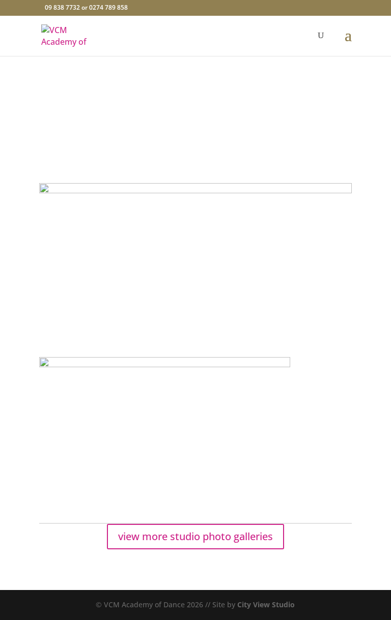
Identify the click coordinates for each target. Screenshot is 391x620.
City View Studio (266, 604)
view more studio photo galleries (195, 536)
